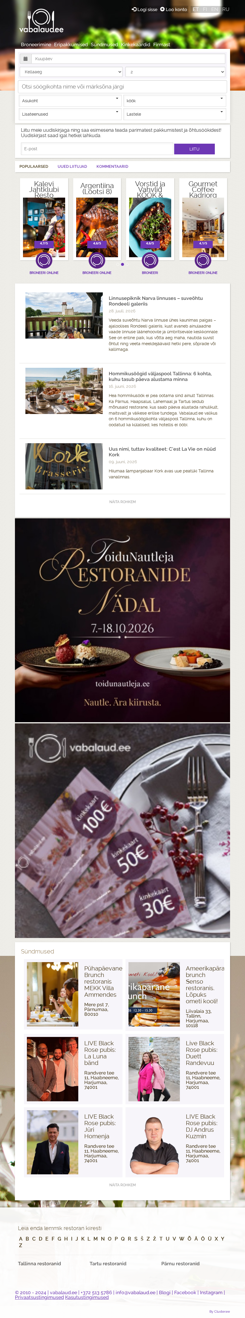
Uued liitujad (72, 166)
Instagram (211, 1292)
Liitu (194, 149)
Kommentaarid (112, 166)
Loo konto (176, 9)
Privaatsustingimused (39, 1297)
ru (225, 9)
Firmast (161, 44)
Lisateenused (35, 114)
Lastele (134, 114)
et (196, 9)
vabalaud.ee (63, 1292)
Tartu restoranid (108, 1263)
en (214, 9)
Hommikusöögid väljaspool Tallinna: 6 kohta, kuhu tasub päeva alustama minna (160, 376)
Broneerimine (36, 44)
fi (205, 9)
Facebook (185, 1292)
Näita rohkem (122, 502)
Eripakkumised (71, 44)
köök (131, 100)
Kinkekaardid (135, 44)
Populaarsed (33, 166)
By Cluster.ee (219, 1311)
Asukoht (30, 100)
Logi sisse (147, 9)
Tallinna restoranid (39, 1263)
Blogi (165, 1292)
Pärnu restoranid (180, 1263)
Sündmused (104, 44)
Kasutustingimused (87, 1297)
